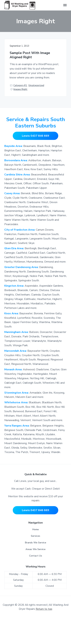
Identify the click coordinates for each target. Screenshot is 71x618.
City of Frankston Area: (20, 230)
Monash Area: (13, 369)
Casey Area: (12, 193)
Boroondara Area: (16, 160)
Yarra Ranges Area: (17, 426)
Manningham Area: (16, 332)
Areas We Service (35, 549)
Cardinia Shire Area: (17, 174)
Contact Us (35, 555)
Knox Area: (11, 313)
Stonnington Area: (16, 393)
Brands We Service (35, 542)
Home (35, 529)
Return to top (44, 609)
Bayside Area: (13, 146)
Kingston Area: (14, 286)
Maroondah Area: (15, 351)
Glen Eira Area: (14, 248)
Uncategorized (36, 85)
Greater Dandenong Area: (21, 267)
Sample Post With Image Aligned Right (30, 55)
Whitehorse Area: (16, 402)
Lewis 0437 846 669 (35, 136)
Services (35, 536)
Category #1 (20, 85)
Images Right (20, 89)
